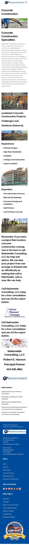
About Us (5, 467)
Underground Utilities (9, 517)
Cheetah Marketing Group (16, 426)
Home (4, 464)
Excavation (6, 502)
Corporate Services (8, 473)
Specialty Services (8, 476)
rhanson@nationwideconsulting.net (13, 454)
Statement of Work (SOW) (10, 479)
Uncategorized (7, 514)
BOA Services (6, 470)
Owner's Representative (10, 508)
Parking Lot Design (8, 511)
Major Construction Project (10, 505)
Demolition (6, 499)
